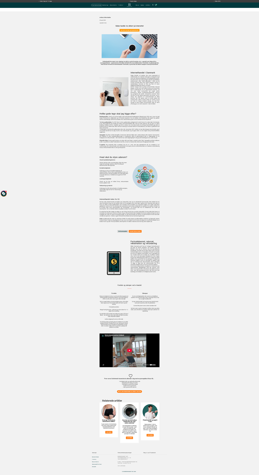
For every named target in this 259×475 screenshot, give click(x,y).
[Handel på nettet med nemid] (145, 176)
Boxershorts (95, 461)
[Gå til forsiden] (129, 5)
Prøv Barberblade (97, 5)
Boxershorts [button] (113, 5)
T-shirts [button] (120, 5)
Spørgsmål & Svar (97, 464)
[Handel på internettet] (114, 263)
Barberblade (95, 456)
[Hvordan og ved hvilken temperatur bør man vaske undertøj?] (129, 411)
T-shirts (94, 459)
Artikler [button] (148, 5)
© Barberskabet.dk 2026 (129, 471)
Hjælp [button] (142, 5)
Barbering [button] (105, 5)
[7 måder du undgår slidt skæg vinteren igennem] (150, 411)
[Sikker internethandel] (114, 91)
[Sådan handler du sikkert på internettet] (129, 46)
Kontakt (94, 466)
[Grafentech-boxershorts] (108, 411)
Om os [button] (137, 5)
